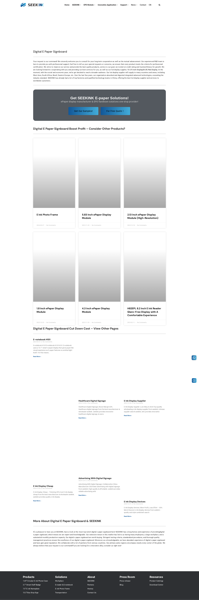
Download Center (156, 585)
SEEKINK (90, 581)
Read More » (37, 356)
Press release (125, 581)
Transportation (61, 593)
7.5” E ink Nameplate (31, 589)
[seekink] (32, 5)
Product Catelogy (156, 581)
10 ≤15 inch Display (134, 70)
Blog (121, 585)
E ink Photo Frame (62, 589)
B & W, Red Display (150, 70)
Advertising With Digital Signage (95, 478)
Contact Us (91, 593)
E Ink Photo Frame (47, 214)
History (90, 589)
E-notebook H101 (41, 339)
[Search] (159, 5)
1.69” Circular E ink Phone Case (35, 581)
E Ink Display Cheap (43, 486)
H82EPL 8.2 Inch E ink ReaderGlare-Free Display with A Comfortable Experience (144, 312)
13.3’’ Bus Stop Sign (30, 593)
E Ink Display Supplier (135, 400)
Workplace (59, 581)
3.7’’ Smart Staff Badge (32, 585)
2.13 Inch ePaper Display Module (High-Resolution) (142, 216)
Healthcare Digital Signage (92, 400)
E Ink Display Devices (134, 501)
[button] (80, 4)
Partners (90, 585)
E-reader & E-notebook (64, 585)
